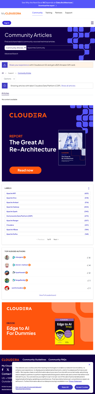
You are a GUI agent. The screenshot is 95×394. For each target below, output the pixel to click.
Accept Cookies (82, 387)
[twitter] (8, 369)
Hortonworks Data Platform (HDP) (19, 216)
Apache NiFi (11, 193)
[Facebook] (2, 369)
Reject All (65, 387)
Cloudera (10, 225)
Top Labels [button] (87, 186)
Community (37, 12)
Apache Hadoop (12, 207)
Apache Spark (11, 211)
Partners (58, 12)
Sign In (6, 23)
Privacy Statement (75, 381)
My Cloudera (8, 365)
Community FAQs (57, 359)
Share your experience (19, 65)
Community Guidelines (34, 359)
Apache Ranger (12, 220)
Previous (41, 239)
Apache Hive (11, 198)
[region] (52, 377)
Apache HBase (12, 229)
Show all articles (68, 85)
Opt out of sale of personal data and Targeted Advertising (28, 388)
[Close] (89, 364)
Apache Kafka (11, 234)
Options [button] (7, 78)
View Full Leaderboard (47, 295)
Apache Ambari (12, 202)
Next (55, 239)
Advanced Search (11, 54)
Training (49, 12)
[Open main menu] (92, 23)
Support (68, 12)
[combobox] (58, 47)
